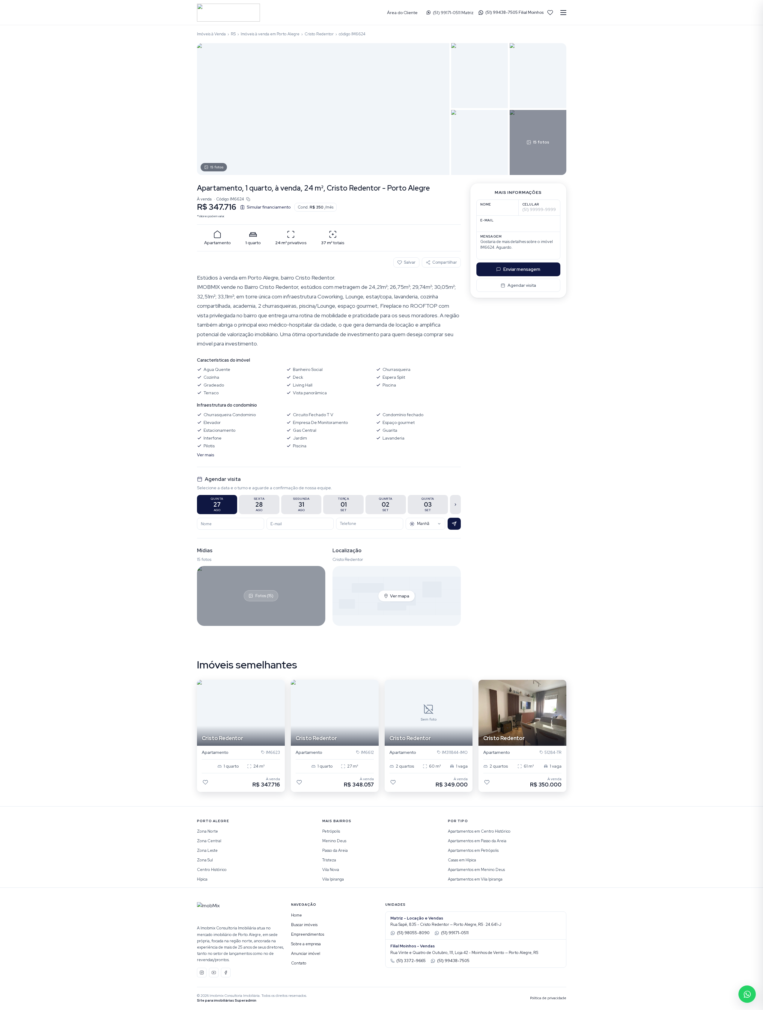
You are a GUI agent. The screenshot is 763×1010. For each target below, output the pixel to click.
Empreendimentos (307, 934)
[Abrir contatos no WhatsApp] (747, 994)
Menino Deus (334, 840)
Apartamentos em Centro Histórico (479, 831)
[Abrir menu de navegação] (563, 12)
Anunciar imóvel (305, 953)
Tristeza (329, 860)
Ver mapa (399, 596)
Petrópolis (331, 831)
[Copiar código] (248, 199)
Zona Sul (205, 860)
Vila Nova (330, 869)
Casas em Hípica (462, 860)
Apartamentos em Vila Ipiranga (475, 879)
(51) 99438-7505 (453, 960)
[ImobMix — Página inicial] (228, 13)
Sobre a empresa (306, 943)
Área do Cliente (402, 12)
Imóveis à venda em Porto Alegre (270, 34)
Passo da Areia (335, 850)
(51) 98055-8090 (413, 932)
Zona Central (209, 840)
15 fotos (216, 167)
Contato (298, 963)
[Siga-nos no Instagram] (202, 972)
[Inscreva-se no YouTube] (214, 972)
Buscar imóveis (304, 924)
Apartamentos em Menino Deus (476, 869)
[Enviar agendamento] (454, 524)
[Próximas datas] (455, 504)
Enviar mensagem (521, 269)
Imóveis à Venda (211, 34)
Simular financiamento (269, 207)
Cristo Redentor (319, 34)
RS (233, 34)
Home (296, 915)
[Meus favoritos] (550, 12)
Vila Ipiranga (333, 879)
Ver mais (205, 455)
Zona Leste (207, 850)
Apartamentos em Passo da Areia (477, 840)
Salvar (410, 262)
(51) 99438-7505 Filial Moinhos (514, 12)
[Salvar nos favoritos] (205, 782)
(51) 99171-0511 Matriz (453, 12)
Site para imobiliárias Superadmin (226, 1000)
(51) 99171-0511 (455, 932)
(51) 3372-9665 (411, 960)
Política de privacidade (548, 998)
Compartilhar (444, 262)
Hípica (202, 879)
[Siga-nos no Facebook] (226, 972)
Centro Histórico (212, 869)
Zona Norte (207, 831)
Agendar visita (522, 285)
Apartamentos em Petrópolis (473, 850)
